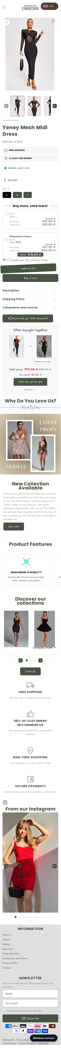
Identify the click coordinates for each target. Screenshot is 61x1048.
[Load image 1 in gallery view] (17, 106)
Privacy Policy (10, 963)
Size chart (8, 949)
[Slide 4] (27, 917)
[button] (4, 7)
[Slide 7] (38, 917)
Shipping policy (9, 1043)
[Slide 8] (42, 917)
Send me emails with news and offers (25, 1010)
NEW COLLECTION (42, 645)
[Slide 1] (26, 660)
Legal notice (42, 1043)
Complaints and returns (15, 958)
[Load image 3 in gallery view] (50, 106)
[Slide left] (6, 106)
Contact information (27, 1043)
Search (6, 939)
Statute (6, 944)
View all (30, 671)
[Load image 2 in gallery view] (34, 106)
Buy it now (30, 278)
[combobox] (44, 361)
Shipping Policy (11, 953)
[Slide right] (54, 106)
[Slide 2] (31, 661)
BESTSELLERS (14, 644)
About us (7, 934)
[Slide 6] (35, 917)
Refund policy (9, 1039)
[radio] (30, 219)
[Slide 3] (35, 661)
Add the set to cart (30, 382)
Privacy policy (22, 1039)
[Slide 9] (46, 917)
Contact (7, 967)
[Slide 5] (31, 917)
